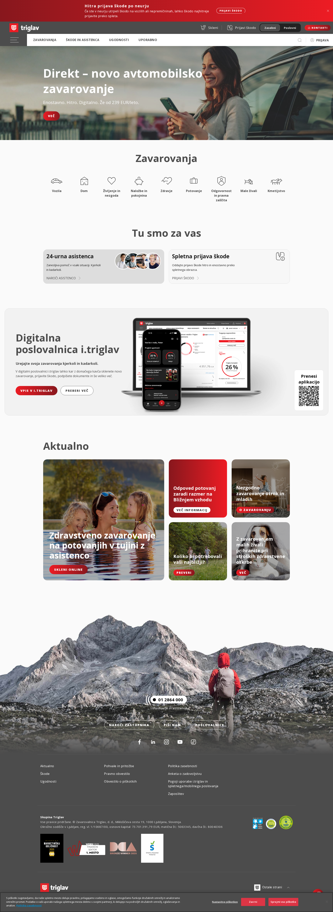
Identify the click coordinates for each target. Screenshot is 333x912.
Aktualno (47, 766)
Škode (45, 774)
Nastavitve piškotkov (225, 902)
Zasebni (270, 28)
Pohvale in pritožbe (119, 766)
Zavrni (253, 902)
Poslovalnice (209, 725)
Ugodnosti (119, 40)
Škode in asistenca (82, 40)
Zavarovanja (44, 40)
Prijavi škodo (230, 10)
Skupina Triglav (52, 817)
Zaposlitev (176, 794)
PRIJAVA (322, 40)
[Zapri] (327, 902)
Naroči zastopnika (129, 725)
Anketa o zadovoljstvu (185, 774)
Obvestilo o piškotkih (120, 781)
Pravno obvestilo (117, 774)
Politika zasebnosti (182, 766)
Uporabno (148, 40)
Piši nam (172, 725)
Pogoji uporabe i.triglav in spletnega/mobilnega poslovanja (193, 783)
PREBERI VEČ (77, 390)
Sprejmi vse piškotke (283, 902)
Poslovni (290, 28)
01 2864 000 (170, 699)
